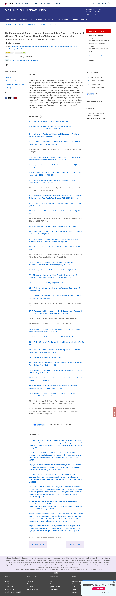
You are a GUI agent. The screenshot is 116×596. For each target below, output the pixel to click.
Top (56, 573)
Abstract (9, 78)
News (51, 581)
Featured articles (63, 19)
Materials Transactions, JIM (96, 118)
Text (92, 52)
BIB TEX (93, 46)
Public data (30, 587)
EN (103, 3)
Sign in (92, 3)
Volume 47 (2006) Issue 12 (42, 25)
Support (56, 3)
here (109, 593)
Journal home (11, 19)
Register (99, 589)
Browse (18, 3)
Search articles (9, 589)
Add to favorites (96, 77)
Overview (30, 581)
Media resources (55, 589)
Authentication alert (97, 87)
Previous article (38, 544)
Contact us (93, 60)
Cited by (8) (9, 88)
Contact (74, 589)
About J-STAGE (30, 3)
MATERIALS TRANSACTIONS (24, 25)
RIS (91, 38)
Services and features (34, 584)
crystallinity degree (19, 49)
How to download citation (97, 56)
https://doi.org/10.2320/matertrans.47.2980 (24, 60)
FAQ (73, 587)
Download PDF (96, 31)
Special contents (55, 587)
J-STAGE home (9, 25)
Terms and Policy (32, 589)
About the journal (80, 19)
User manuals (76, 581)
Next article (75, 544)
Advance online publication (31, 19)
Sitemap (74, 592)
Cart (98, 3)
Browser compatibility (79, 584)
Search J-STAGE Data (12, 592)
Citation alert (95, 84)
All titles (7, 581)
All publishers (9, 587)
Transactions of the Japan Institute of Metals (95, 114)
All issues (49, 19)
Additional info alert (97, 81)
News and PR (44, 3)
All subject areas (10, 584)
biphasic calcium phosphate (41, 47)
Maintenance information (58, 584)
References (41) (11, 81)
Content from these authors (15, 84)
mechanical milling (66, 47)
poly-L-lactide (55, 47)
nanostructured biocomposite (21, 47)
